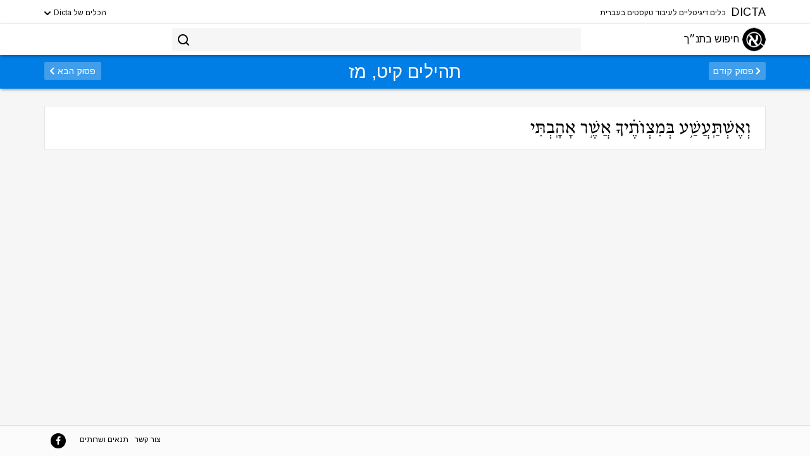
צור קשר (148, 439)
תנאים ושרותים (104, 439)
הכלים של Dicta (79, 12)
